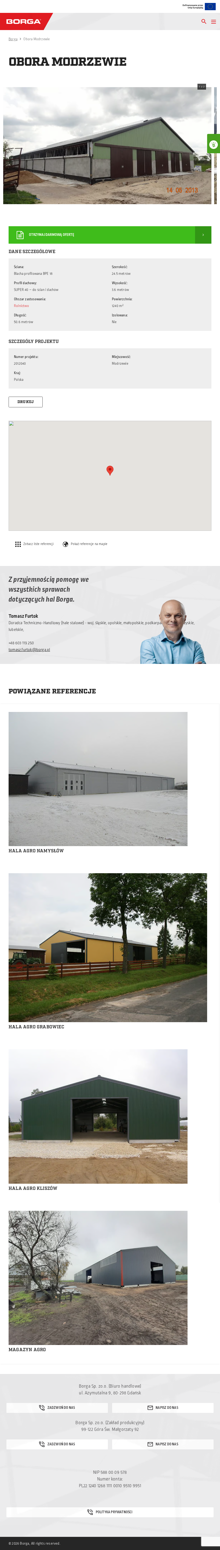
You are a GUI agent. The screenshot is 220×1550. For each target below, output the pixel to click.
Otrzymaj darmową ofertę (51, 234)
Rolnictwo (21, 306)
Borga (13, 39)
